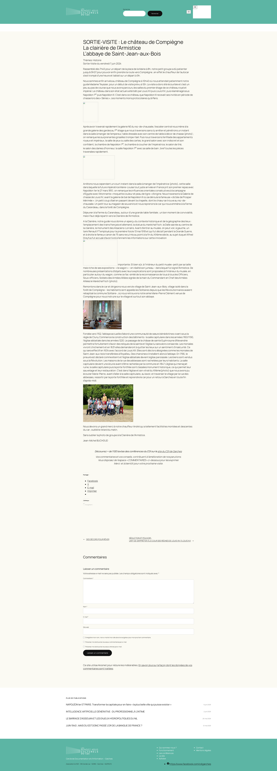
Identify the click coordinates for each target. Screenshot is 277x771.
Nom (85, 607)
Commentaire (88, 578)
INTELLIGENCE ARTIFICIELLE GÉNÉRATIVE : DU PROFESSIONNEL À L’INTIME (105, 711)
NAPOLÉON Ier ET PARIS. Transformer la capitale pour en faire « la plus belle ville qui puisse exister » (119, 704)
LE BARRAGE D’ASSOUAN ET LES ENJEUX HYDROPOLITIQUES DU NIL (101, 718)
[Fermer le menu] (195, 7)
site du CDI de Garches (170, 451)
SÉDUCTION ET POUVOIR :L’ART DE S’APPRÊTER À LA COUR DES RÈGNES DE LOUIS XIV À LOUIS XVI (160, 539)
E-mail (85, 617)
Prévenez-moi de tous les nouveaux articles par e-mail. (103, 647)
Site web (86, 627)
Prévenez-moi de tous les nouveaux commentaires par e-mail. (106, 642)
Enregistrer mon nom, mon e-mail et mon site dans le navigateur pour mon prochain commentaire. (118, 637)
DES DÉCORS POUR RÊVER (97, 539)
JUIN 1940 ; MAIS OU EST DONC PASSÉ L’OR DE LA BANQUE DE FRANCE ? (104, 725)
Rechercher (126, 9)
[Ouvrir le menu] (189, 12)
